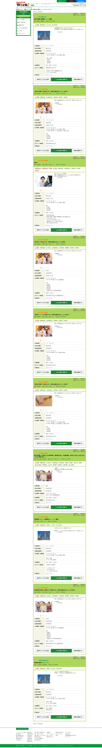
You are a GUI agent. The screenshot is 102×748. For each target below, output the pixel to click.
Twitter (57, 735)
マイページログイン (50, 733)
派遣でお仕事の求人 (20, 736)
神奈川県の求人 (30, 733)
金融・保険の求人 (38, 739)
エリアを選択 (21, 19)
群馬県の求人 (29, 741)
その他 (20, 30)
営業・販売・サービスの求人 (40, 735)
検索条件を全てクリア (23, 17)
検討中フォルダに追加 (43, 79)
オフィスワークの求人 (39, 733)
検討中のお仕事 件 (92, 745)
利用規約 (30, 745)
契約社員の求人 (19, 738)
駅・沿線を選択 (22, 22)
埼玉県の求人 (29, 735)
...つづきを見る (59, 32)
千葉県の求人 (29, 736)
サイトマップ (67, 736)
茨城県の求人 (29, 738)
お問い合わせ (67, 733)
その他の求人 (18, 739)
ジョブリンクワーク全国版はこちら (79, 3)
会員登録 (48, 732)
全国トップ (17, 7)
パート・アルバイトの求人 (21, 732)
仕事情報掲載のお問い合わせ (70, 735)
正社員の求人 (18, 733)
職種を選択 (21, 25)
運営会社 (18, 745)
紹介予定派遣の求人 (20, 735)
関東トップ (22, 7)
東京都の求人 (29, 732)
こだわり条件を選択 (23, 27)
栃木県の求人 (29, 739)
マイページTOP (83, 5)
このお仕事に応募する (61, 79)
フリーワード (21, 33)
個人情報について (24, 745)
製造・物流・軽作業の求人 (40, 732)
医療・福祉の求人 (38, 736)
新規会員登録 (76, 5)
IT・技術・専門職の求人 (39, 738)
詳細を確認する (78, 79)
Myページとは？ (50, 735)
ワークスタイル (68, 732)
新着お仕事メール (50, 736)
